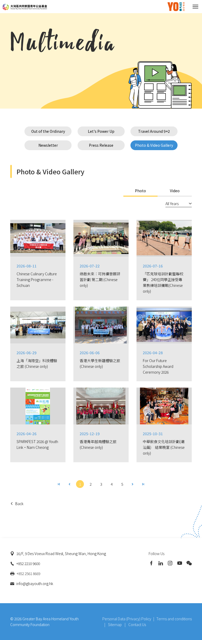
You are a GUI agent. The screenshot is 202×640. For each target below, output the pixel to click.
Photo (140, 190)
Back (19, 503)
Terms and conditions (174, 618)
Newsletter (48, 145)
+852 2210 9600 (28, 563)
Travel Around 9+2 (154, 131)
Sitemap (115, 624)
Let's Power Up (101, 131)
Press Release (101, 145)
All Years (172, 203)
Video (175, 190)
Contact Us (137, 624)
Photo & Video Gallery (154, 145)
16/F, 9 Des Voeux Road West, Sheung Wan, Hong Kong (61, 553)
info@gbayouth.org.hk (34, 583)
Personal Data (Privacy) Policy (126, 618)
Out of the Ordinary (48, 131)
